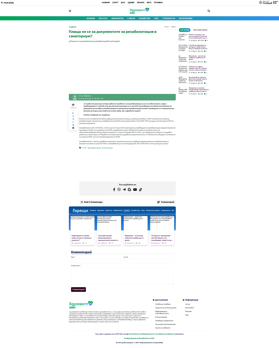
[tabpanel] (194, 65)
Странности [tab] (165, 210)
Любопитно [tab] (118, 210)
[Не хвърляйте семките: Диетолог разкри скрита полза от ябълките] (183, 79)
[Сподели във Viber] (73, 116)
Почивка (158, 3)
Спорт (115, 3)
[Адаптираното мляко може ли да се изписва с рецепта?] (82, 225)
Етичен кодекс (161, 317)
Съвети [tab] (127, 210)
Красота (103, 18)
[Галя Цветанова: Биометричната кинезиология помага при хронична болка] (109, 225)
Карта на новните (162, 328)
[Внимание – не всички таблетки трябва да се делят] (136, 225)
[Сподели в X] (73, 125)
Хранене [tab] (100, 210)
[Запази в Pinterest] (73, 127)
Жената (140, 3)
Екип (187, 315)
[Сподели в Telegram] (73, 119)
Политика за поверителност (141, 334)
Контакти (189, 308)
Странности (168, 18)
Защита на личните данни (165, 308)
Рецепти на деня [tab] (153, 210)
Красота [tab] (108, 210)
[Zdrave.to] (139, 13)
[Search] (209, 11)
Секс (156, 18)
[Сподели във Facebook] (73, 113)
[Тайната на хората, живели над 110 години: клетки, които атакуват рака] (183, 69)
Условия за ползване (163, 304)
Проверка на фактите (164, 320)
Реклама (188, 311)
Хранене (91, 18)
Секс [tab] (143, 210)
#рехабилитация (94, 148)
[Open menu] (70, 11)
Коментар (76, 265)
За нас (187, 304)
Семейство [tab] (135, 210)
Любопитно (117, 18)
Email (126, 257)
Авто (149, 3)
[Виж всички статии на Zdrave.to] (74, 97)
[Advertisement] (102, 165)
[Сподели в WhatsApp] (73, 122)
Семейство (144, 18)
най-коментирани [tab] (200, 30)
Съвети (131, 18)
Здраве (131, 3)
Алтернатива (185, 18)
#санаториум (107, 148)
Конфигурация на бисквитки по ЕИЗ (139, 338)
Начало (167, 27)
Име (73, 257)
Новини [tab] (93, 210)
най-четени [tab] (184, 30)
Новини (106, 3)
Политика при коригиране (165, 324)
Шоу (123, 3)
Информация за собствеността (162, 312)
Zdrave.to (87, 96)
